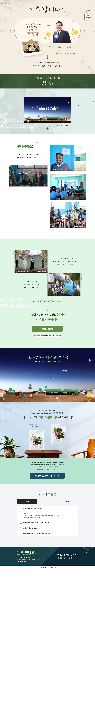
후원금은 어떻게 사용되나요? (29, 528)
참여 (27, 501)
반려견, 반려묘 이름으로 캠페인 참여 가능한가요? (35, 523)
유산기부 (68, 501)
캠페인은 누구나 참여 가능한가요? (31, 508)
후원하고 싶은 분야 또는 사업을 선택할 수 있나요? (35, 534)
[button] (11, 31)
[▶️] (25, 551)
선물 (47, 501)
